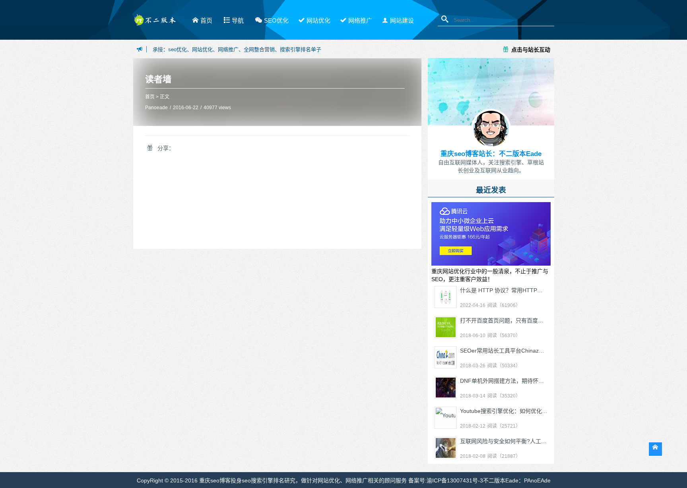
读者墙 (158, 79)
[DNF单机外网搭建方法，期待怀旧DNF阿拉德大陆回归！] (446, 387)
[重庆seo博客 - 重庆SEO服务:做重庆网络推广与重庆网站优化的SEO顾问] (155, 22)
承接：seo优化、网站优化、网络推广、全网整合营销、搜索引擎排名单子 (237, 49)
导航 (238, 20)
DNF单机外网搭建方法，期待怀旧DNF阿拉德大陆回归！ (530, 381)
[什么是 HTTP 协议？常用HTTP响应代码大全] (446, 297)
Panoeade (156, 107)
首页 (206, 20)
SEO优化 (276, 20)
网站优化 (318, 20)
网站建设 (402, 20)
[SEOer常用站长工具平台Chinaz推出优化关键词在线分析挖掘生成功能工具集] (446, 357)
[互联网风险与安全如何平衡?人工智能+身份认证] (446, 448)
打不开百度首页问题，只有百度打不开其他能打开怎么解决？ (535, 320)
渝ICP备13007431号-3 (455, 480)
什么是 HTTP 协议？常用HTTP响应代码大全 (515, 290)
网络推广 (360, 20)
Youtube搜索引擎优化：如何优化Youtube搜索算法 (522, 411)
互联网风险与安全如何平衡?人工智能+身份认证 (519, 441)
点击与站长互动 (530, 49)
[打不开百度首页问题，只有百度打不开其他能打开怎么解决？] (446, 327)
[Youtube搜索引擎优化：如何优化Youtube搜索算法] (446, 418)
